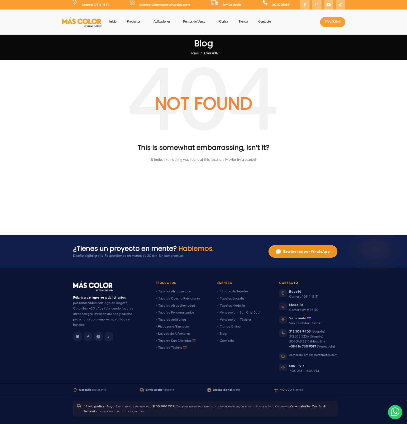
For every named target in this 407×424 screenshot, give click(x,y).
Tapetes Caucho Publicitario (179, 298)
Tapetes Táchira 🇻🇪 (172, 347)
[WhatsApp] (98, 336)
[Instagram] (77, 336)
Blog (223, 333)
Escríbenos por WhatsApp (306, 251)
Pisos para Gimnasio (173, 326)
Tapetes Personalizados (176, 312)
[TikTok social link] (340, 5)
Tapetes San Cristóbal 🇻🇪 (177, 340)
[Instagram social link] (316, 5)
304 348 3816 (299, 341)
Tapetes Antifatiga (172, 319)
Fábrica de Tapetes (234, 291)
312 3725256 (281, 5)
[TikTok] (109, 336)
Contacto (227, 340)
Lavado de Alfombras (174, 333)
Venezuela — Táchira (235, 319)
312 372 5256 (299, 336)
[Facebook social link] (305, 5)
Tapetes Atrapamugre (174, 291)
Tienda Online (230, 326)
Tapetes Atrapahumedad (176, 305)
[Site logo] (82, 22)
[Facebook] (88, 336)
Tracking (332, 22)
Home (194, 53)
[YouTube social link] (328, 5)
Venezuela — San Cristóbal (240, 312)
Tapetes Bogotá (232, 298)
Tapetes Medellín (232, 305)
